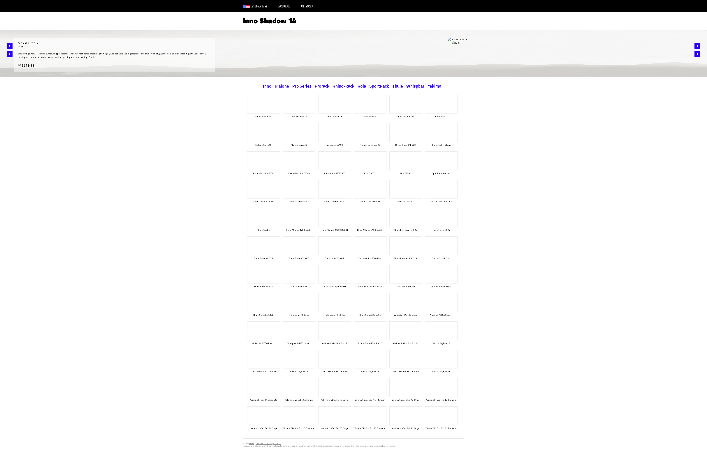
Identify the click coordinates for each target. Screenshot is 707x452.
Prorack (322, 86)
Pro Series (301, 86)
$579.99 (28, 65)
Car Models (284, 6)
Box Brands (307, 6)
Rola (362, 86)
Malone (282, 86)
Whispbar (415, 86)
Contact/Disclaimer (264, 443)
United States (259, 6)
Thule (397, 86)
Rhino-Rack (343, 86)
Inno (267, 86)
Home (251, 443)
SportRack (379, 86)
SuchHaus (277, 443)
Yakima (434, 86)
